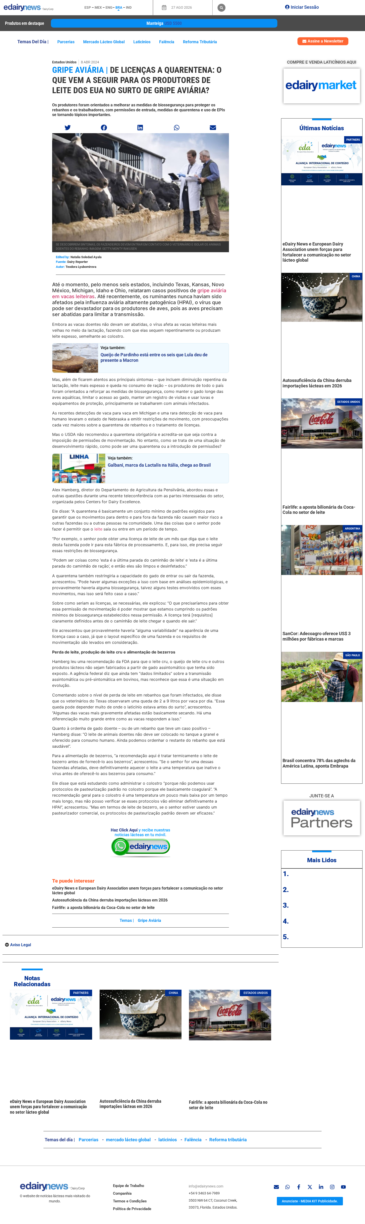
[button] (221, 8)
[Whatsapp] (287, 1187)
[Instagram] (332, 1187)
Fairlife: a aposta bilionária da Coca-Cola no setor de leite (103, 907)
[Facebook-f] (299, 1187)
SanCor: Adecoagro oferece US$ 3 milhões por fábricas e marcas (317, 636)
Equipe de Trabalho (128, 1185)
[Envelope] (276, 1187)
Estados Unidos (64, 62)
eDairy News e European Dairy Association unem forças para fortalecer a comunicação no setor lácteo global (48, 1107)
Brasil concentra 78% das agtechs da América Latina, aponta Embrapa (319, 763)
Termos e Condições (130, 1201)
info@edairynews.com (206, 1186)
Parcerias (65, 42)
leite (97, 529)
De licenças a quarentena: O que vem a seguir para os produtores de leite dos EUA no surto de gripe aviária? (137, 80)
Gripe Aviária (149, 920)
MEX (98, 7)
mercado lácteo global (104, 42)
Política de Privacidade (132, 1209)
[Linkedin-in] (321, 1187)
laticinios (141, 42)
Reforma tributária (200, 42)
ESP (87, 7)
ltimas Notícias (323, 128)
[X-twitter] (310, 1187)
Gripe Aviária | (80, 70)
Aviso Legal (20, 944)
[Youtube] (343, 1187)
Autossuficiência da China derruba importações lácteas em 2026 (110, 900)
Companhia (122, 1193)
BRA (118, 7)
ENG (109, 7)
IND (129, 7)
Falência (166, 42)
